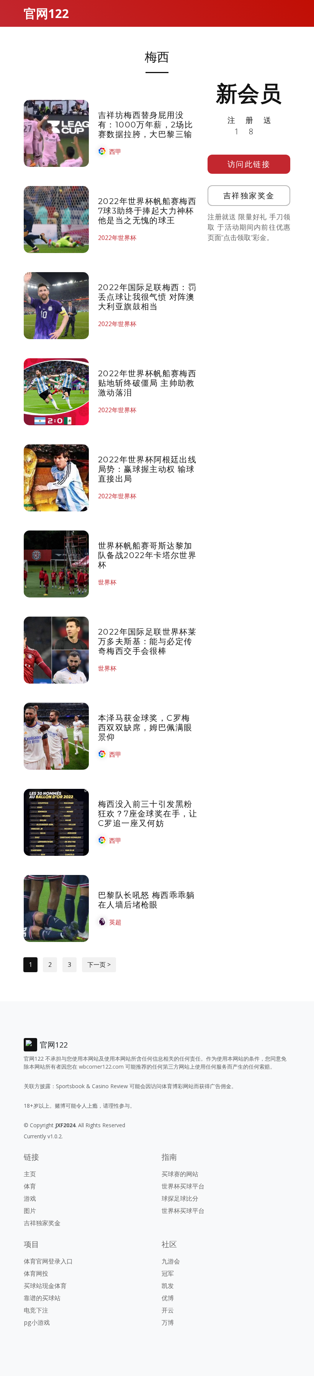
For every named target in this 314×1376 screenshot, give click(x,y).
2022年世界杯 (117, 237)
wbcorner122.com (101, 1066)
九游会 (171, 1261)
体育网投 (36, 1273)
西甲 (115, 151)
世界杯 (107, 582)
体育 (30, 1186)
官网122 (46, 13)
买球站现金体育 (45, 1285)
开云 (168, 1310)
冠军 (168, 1273)
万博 (168, 1322)
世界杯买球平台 (183, 1186)
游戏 (30, 1198)
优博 (168, 1298)
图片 (30, 1210)
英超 (115, 922)
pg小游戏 (37, 1322)
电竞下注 (36, 1310)
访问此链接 (249, 164)
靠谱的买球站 (42, 1298)
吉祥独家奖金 (249, 195)
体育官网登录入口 (48, 1261)
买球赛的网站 (180, 1174)
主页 (30, 1174)
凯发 (168, 1285)
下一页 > (99, 964)
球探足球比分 (180, 1198)
